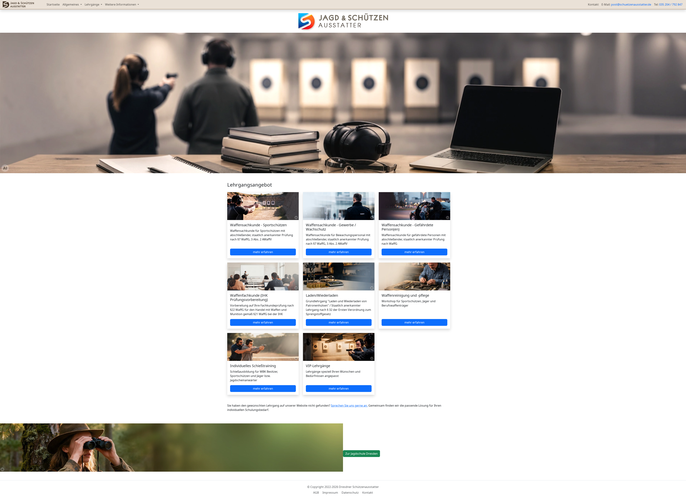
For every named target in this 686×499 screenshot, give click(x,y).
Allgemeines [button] (71, 4)
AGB (316, 493)
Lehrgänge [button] (92, 4)
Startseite (53, 4)
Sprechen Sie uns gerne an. (349, 405)
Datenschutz (350, 493)
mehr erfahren (263, 252)
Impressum (330, 493)
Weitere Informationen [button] (121, 4)
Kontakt (593, 4)
